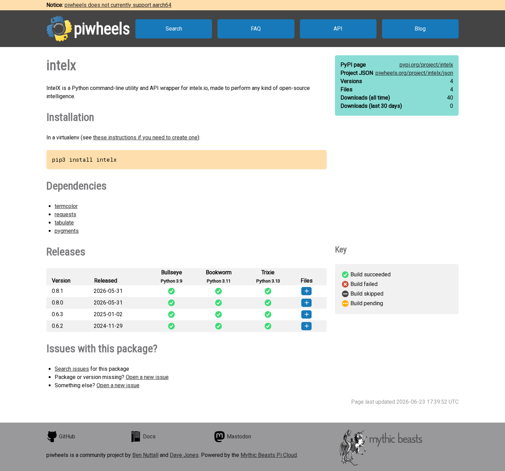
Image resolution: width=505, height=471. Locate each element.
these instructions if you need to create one (145, 137)
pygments (67, 231)
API (338, 28)
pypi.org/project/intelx (426, 64)
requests (65, 214)
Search (174, 28)
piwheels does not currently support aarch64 (118, 5)
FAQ (256, 28)
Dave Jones (184, 455)
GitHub (67, 436)
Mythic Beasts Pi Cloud (268, 455)
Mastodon (239, 436)
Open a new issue (147, 377)
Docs (149, 436)
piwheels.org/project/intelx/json (414, 73)
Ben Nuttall (145, 455)
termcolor (66, 206)
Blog (420, 28)
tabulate (64, 222)
